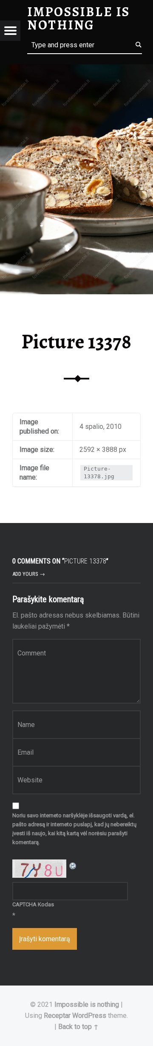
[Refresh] (73, 865)
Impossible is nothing (86, 1004)
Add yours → (28, 574)
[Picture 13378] (76, 70)
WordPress (89, 1016)
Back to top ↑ (78, 1027)
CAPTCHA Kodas (33, 904)
